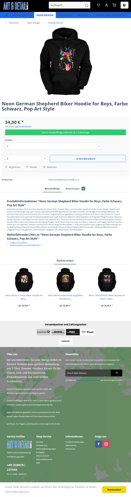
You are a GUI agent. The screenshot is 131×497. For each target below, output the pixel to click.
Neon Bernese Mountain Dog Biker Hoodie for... (65, 297)
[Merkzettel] (98, 5)
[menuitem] (69, 5)
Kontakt (39, 442)
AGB (38, 462)
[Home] (6, 15)
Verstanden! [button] (114, 489)
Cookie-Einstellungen (75, 442)
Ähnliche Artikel (65, 260)
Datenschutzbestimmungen (88, 380)
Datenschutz (71, 445)
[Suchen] (86, 5)
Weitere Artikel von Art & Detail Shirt (25, 245)
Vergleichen (14, 167)
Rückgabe (40, 452)
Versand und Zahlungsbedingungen (46, 447)
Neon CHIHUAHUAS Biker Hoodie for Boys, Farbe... (107, 297)
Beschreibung (52, 188)
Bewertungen (75, 188)
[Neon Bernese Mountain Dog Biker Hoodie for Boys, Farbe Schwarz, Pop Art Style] (65, 280)
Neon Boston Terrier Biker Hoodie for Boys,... (24, 297)
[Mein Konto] (106, 5)
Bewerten (51, 167)
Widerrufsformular (44, 459)
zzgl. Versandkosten (23, 126)
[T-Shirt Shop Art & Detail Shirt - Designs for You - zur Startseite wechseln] (15, 6)
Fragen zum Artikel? (18, 242)
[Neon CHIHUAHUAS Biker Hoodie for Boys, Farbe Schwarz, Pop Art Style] (107, 280)
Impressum (70, 448)
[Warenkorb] (114, 5)
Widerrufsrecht (42, 455)
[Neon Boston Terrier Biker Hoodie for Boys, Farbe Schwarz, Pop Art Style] (24, 280)
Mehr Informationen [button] (17, 491)
